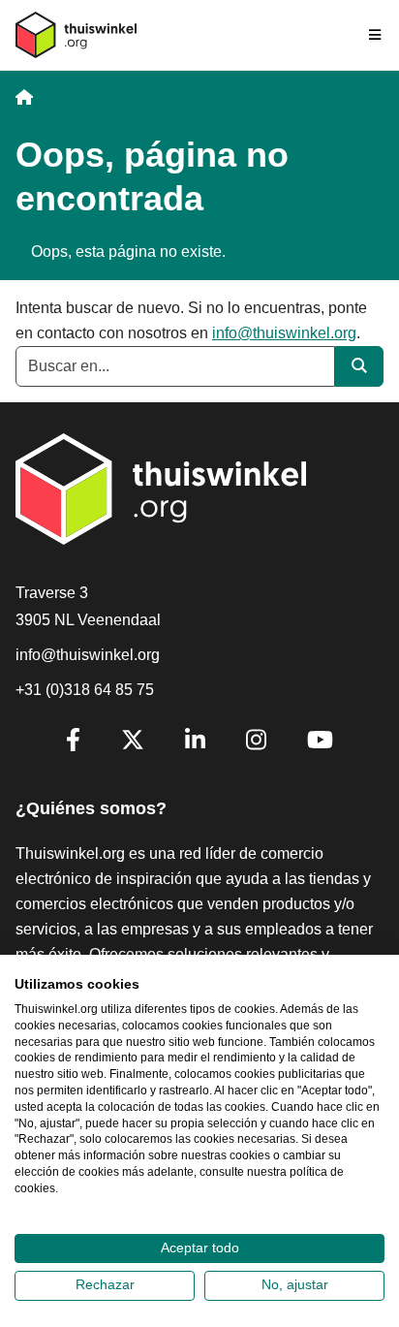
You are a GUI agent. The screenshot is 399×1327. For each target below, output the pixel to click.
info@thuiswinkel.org (284, 333)
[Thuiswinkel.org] (76, 35)
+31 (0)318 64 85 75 (84, 689)
